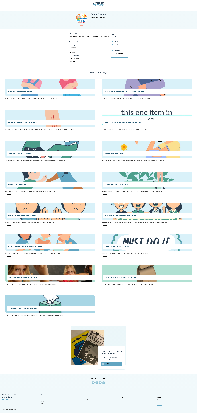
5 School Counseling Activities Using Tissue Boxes (50, 307)
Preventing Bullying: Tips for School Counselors (50, 214)
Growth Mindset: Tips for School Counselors (147, 183)
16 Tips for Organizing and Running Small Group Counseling (50, 245)
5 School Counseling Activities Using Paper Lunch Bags (147, 276)
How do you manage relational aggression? (50, 90)
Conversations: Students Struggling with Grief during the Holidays (147, 90)
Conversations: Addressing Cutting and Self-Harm (50, 121)
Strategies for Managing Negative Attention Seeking (50, 276)
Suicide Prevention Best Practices (147, 152)
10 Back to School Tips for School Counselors (147, 245)
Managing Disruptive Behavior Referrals (50, 152)
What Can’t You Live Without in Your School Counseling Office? (147, 121)
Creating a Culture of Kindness (50, 183)
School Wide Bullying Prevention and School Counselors (147, 214)
